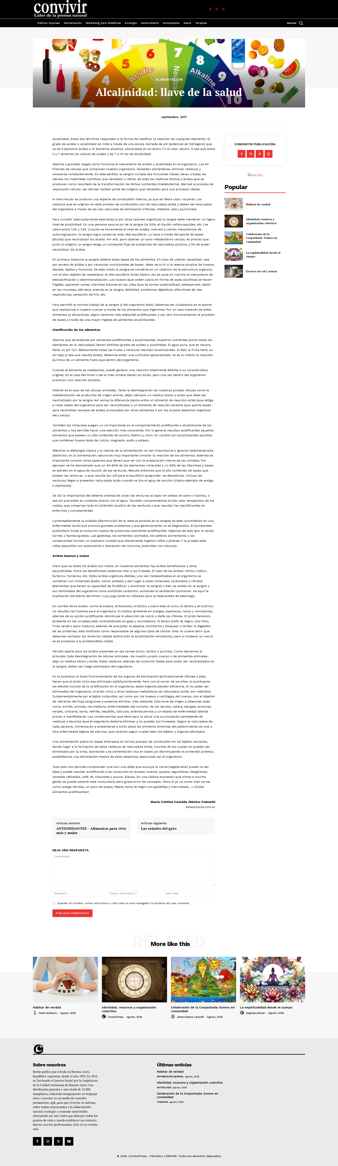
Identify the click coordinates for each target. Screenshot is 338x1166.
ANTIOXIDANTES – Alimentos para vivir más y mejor (91, 830)
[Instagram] (216, 9)
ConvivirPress (115, 1016)
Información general (170, 1076)
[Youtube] (69, 1141)
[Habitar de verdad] (234, 204)
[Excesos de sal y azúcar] (234, 271)
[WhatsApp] (268, 154)
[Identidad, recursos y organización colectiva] (234, 221)
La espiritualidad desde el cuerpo (266, 1007)
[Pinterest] (259, 154)
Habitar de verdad (258, 204)
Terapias (162, 1102)
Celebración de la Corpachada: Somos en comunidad (261, 237)
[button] (296, 23)
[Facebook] (210, 9)
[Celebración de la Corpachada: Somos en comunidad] (234, 237)
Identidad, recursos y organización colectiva (261, 221)
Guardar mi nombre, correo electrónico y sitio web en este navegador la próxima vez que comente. (123, 903)
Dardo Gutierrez (48, 1013)
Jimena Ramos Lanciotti (190, 1016)
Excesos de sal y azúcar (261, 271)
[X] (223, 9)
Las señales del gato (158, 828)
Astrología (164, 1087)
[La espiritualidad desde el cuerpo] (234, 254)
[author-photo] (35, 1013)
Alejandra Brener (255, 1013)
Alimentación (169, 79)
